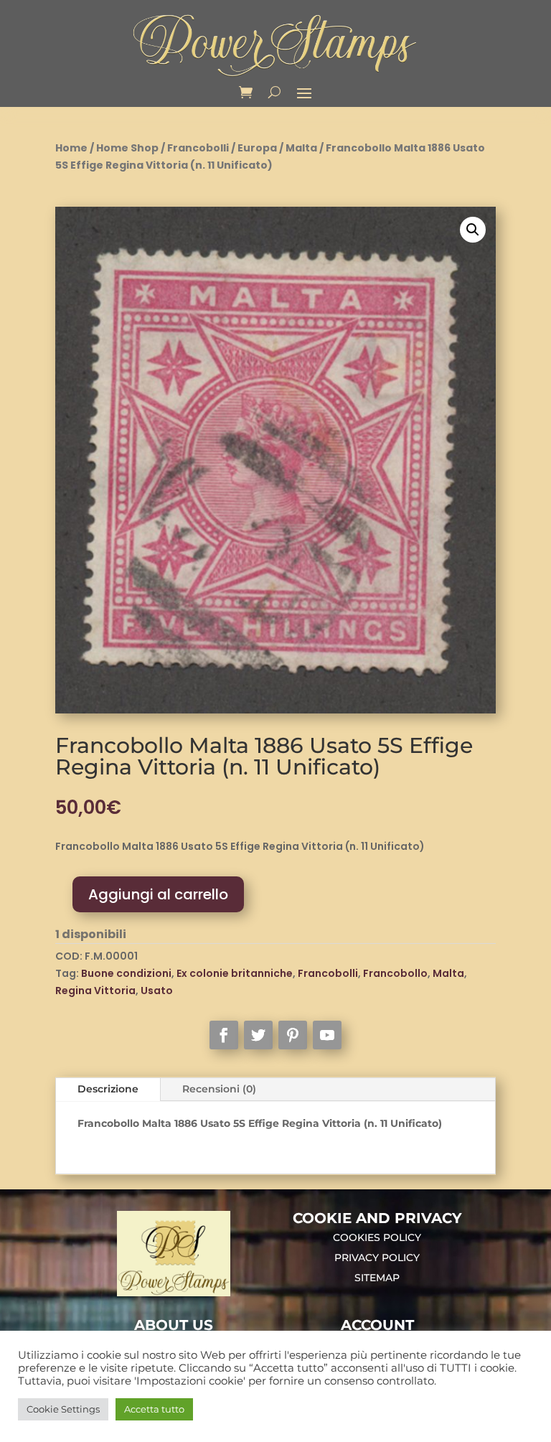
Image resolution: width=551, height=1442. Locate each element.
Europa (257, 148)
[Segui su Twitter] (258, 1035)
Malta (301, 148)
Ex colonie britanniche (234, 973)
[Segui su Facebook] (223, 1035)
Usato (157, 990)
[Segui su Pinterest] (292, 1035)
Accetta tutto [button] (154, 1409)
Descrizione (107, 1088)
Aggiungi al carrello (158, 894)
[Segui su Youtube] (327, 1035)
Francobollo (395, 973)
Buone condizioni (126, 973)
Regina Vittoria (95, 990)
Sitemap (377, 1277)
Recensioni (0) (219, 1088)
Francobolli (198, 148)
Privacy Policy (377, 1257)
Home (71, 148)
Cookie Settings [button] (63, 1409)
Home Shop (127, 148)
